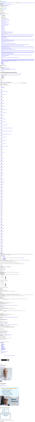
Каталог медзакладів (3, 15)
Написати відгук (1, 82)
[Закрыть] (0, 339)
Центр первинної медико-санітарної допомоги (10, 60)
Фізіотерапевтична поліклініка (10, 57)
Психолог (2, 63)
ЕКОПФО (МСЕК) (3, 347)
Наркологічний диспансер (12, 49)
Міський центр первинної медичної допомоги (7, 48)
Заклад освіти (2, 43)
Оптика (18, 50)
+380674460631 (2, 76)
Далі (2, 306)
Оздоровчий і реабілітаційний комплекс (5, 50)
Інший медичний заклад (26, 44)
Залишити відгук (1, 273)
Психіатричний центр (31, 52)
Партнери (2, 345)
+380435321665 (4, 258)
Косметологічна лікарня (21, 45)
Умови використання (4, 305)
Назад (0, 317)
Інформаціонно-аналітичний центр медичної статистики (12, 44)
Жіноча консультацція (3, 42)
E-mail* (1, 303)
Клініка (11, 45)
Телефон (6, 323)
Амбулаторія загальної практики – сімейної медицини (23, 34)
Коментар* (1, 301)
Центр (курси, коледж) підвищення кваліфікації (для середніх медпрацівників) (8, 59)
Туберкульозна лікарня (3, 56)
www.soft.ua (8, 4)
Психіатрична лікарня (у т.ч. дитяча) (16, 52)
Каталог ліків (2, 3)
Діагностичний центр (12, 40)
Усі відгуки (2, 64)
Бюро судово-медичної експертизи (22, 36)
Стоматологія (7, 55)
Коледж (18, 45)
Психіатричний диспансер (22, 52)
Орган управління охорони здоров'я (22, 50)
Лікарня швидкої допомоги (21, 46)
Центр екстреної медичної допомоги (19, 59)
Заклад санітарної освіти (13, 43)
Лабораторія (2, 46)
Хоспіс (2, 58)
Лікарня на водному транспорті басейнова (15, 46)
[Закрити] (0, 66)
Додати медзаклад (2, 342)
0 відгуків (2, 288)
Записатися (6, 385)
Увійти (0, 14)
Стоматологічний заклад (3, 55)
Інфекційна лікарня (5, 44)
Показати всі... (1, 253)
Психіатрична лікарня (11, 52)
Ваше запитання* (1, 313)
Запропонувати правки (9, 82)
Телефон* (1, 304)
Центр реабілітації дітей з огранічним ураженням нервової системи (24, 60)
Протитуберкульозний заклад (6, 52)
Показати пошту (4, 259)
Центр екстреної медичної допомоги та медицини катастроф (28, 59)
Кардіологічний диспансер (3, 45)
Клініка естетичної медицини (15, 45)
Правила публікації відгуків (15, 305)
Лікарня (4, 46)
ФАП (1, 57)
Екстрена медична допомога (4, 41)
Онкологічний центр (16, 50)
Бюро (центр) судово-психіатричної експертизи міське (14, 36)
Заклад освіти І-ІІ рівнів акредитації (7, 43)
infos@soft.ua (11, 4)
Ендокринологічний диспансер (10, 41)
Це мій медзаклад (5, 82)
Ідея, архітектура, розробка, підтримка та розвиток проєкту (9, 355)
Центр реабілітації (16, 60)
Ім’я (5, 332)
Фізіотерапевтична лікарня (5, 57)
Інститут (2, 44)
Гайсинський (4, 256)
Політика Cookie (2, 349)
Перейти (1, 86)
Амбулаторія (7, 34)
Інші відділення (2, 87)
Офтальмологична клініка (28, 50)
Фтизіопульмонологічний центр (16, 57)
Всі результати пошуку (2, 13)
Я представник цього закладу (3, 331)
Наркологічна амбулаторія (3, 49)
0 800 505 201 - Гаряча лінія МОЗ (4, 351)
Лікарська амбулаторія (26, 46)
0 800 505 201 (6, 5)
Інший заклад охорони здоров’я (21, 44)
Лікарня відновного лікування (8, 46)
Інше (17, 44)
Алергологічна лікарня (3, 34)
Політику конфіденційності (9, 305)
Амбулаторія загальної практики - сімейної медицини (13, 34)
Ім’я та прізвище (6, 322)
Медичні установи (3, 344)
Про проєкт (2, 62)
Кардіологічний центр (8, 45)
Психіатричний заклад (27, 52)
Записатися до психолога (2, 367)
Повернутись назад (2, 421)
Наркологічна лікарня (8, 49)
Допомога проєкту (3, 346)
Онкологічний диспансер (11, 50)
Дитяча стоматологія (8, 40)
